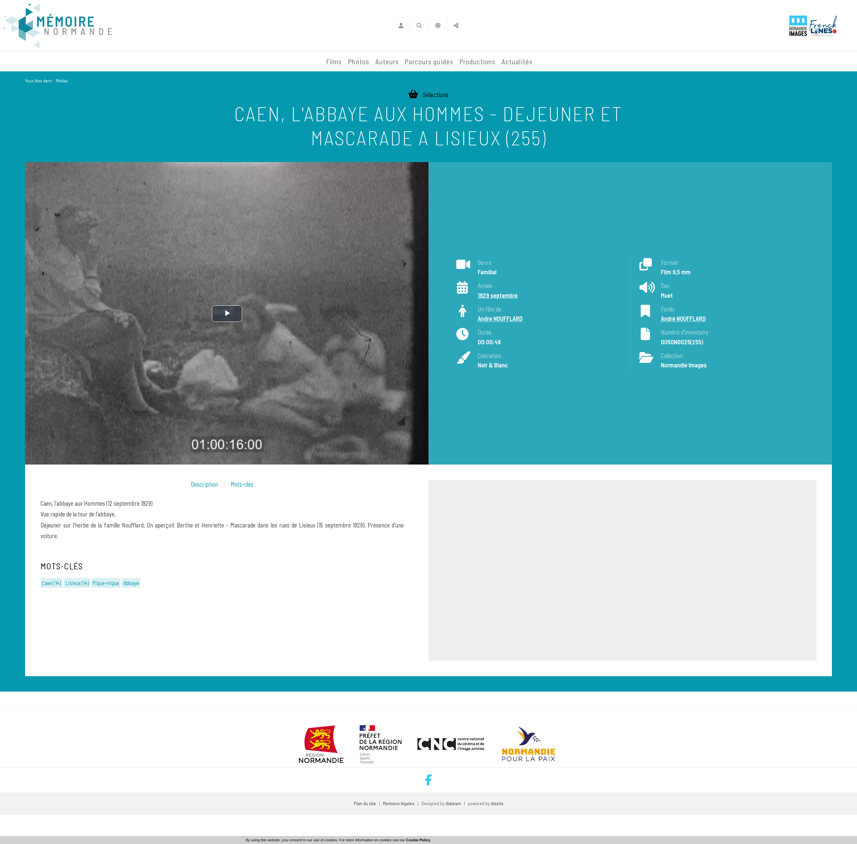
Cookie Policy (418, 840)
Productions (477, 61)
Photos (358, 61)
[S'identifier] (401, 25)
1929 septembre (498, 295)
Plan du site (365, 803)
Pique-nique (106, 582)
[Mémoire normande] (57, 25)
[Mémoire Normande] (250, 61)
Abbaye (131, 582)
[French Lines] (823, 25)
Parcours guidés (429, 61)
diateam (453, 803)
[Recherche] (419, 25)
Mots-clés (242, 484)
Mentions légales (398, 803)
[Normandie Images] (798, 25)
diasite (497, 803)
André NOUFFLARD (500, 319)
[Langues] (438, 25)
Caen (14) (51, 582)
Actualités (517, 61)
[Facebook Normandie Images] (428, 779)
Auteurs (387, 61)
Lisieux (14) (77, 582)
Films (334, 61)
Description (204, 484)
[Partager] (456, 25)
